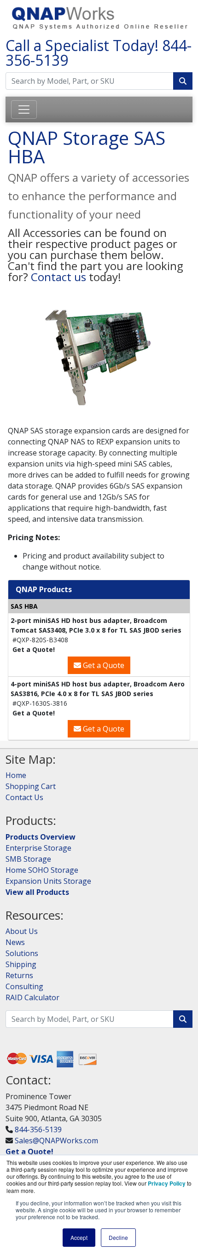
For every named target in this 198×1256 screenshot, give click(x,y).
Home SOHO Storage (42, 870)
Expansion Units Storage (48, 881)
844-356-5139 (38, 1129)
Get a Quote (102, 665)
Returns (19, 975)
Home (16, 775)
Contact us (58, 276)
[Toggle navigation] (24, 109)
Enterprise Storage (38, 848)
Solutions (22, 953)
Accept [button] (78, 1237)
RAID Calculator (32, 997)
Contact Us (24, 797)
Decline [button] (118, 1237)
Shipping (21, 964)
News (15, 942)
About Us (22, 931)
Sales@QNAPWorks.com (56, 1140)
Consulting (24, 986)
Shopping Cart (31, 786)
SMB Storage (28, 859)
